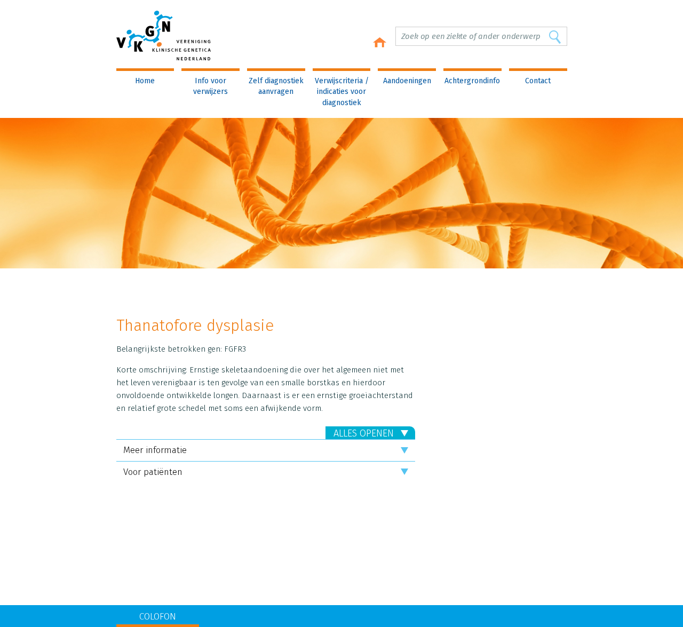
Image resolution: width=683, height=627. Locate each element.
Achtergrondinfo (472, 80)
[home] (379, 42)
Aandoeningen (407, 80)
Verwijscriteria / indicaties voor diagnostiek (342, 91)
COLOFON (157, 616)
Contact (538, 80)
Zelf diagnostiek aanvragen (276, 86)
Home (145, 80)
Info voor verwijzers (210, 86)
